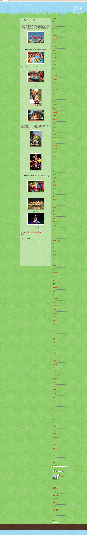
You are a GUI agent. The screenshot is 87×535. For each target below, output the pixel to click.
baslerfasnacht (55, 56)
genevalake (54, 168)
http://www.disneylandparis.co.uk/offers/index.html (35, 228)
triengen (54, 414)
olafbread (54, 269)
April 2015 (54, 505)
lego (53, 228)
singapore (54, 336)
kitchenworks (55, 214)
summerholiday (55, 364)
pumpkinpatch (55, 297)
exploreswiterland (55, 131)
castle (54, 82)
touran (54, 404)
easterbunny (54, 113)
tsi (53, 415)
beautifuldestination (56, 58)
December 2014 (55, 507)
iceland (54, 196)
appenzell (54, 42)
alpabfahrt (54, 34)
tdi (53, 396)
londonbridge (55, 235)
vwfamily (54, 440)
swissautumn (55, 368)
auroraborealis (55, 46)
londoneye (54, 236)
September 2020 (55, 489)
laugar (54, 218)
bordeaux (54, 67)
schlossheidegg (55, 324)
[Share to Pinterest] (43, 231)
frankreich (54, 156)
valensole (54, 426)
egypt (54, 123)
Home (36, 268)
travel (36, 232)
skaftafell (54, 338)
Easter (54, 105)
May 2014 (54, 510)
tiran (53, 400)
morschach (54, 250)
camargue (54, 78)
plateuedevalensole (55, 287)
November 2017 (55, 494)
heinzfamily (54, 189)
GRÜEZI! (26, 5)
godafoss (54, 173)
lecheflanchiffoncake (56, 226)
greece (54, 178)
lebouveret (54, 222)
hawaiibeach (55, 185)
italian (54, 204)
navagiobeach (55, 259)
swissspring (54, 385)
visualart (54, 434)
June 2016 (54, 498)
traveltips (54, 412)
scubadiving (54, 330)
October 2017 (55, 495)
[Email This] (40, 231)
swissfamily (54, 372)
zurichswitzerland (55, 460)
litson (54, 232)
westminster (54, 447)
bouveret (54, 68)
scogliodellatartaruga (56, 328)
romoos (54, 310)
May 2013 (54, 516)
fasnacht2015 (55, 141)
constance (54, 93)
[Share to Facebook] (43, 231)
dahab (54, 100)
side (53, 335)
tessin (54, 397)
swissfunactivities (55, 375)
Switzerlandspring (55, 390)
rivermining (54, 306)
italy (53, 206)
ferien (54, 142)
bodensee (54, 65)
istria (53, 202)
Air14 (54, 27)
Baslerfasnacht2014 (56, 57)
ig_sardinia (54, 197)
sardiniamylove (55, 320)
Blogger (49, 527)
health (54, 186)
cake (53, 76)
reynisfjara (54, 303)
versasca (54, 429)
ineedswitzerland (55, 199)
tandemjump (55, 394)
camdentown (55, 79)
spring (54, 352)
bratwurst (54, 69)
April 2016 (54, 499)
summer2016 (55, 361)
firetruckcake (55, 148)
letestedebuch (55, 229)
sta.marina (54, 357)
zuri (53, 456)
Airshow (54, 29)
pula (53, 294)
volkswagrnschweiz (56, 437)
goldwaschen (55, 177)
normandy (54, 265)
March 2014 (54, 513)
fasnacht (54, 140)
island (54, 200)
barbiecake (54, 53)
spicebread (54, 347)
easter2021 (54, 108)
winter (54, 449)
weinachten (54, 444)
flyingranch (54, 151)
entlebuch (54, 129)
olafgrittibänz (55, 270)
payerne (54, 280)
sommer (54, 342)
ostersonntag (55, 272)
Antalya (54, 39)
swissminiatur (55, 382)
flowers (54, 149)
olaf (53, 268)
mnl (53, 247)
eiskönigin (54, 127)
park (53, 276)
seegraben (54, 332)
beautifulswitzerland (56, 60)
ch (53, 86)
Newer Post (22, 268)
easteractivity (55, 111)
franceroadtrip (55, 155)
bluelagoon (54, 62)
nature (54, 257)
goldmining (54, 174)
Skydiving (54, 339)
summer (54, 360)
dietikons (54, 101)
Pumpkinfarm (55, 295)
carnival (54, 80)
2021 (53, 21)
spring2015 (54, 353)
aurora (54, 45)
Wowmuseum (55, 452)
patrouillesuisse (55, 279)
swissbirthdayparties (56, 369)
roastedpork (54, 309)
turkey (54, 416)
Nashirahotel (55, 255)
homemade (54, 193)
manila (54, 243)
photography (55, 284)
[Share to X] (42, 231)
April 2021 (54, 487)
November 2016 (55, 496)
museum (54, 252)
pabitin (54, 273)
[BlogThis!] (41, 231)
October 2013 (55, 514)
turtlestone (54, 418)
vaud (53, 427)
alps (53, 36)
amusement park (26, 232)
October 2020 (55, 488)
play (53, 288)
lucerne (54, 237)
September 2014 (55, 509)
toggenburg (54, 403)
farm (53, 138)
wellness (54, 445)
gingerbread (54, 171)
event (54, 130)
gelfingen (54, 167)
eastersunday (55, 120)
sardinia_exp (55, 317)
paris (34, 232)
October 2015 (55, 502)
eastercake (54, 115)
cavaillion (54, 84)
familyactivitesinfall (56, 137)
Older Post (49, 268)
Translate (60, 472)
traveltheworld (55, 411)
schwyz (54, 327)
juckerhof (54, 208)
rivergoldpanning (55, 305)
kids (33, 232)
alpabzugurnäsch (55, 35)
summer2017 (55, 363)
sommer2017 (55, 343)
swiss (54, 367)
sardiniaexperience (55, 319)
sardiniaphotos (55, 323)
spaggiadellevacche (55, 346)
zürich (54, 459)
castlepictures (55, 83)
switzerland (54, 389)
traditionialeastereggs (56, 405)
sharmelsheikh (55, 334)
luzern (54, 239)
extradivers (54, 133)
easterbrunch (55, 112)
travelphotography (55, 409)
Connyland (54, 91)
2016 (53, 20)
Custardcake (54, 98)
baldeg (54, 51)
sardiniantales (55, 321)
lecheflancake (55, 225)
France (54, 153)
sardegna (54, 314)
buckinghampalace (55, 72)
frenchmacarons (55, 157)
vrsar (53, 438)
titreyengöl (54, 401)
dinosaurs (54, 102)
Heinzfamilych (61, 475)
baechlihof (54, 49)
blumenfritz (54, 64)
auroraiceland (55, 47)
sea (53, 331)
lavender (54, 219)
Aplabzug (54, 40)
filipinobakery (55, 145)
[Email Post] (38, 231)
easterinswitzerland (55, 119)
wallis (54, 441)
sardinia (54, 316)
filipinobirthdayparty (56, 146)
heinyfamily (54, 188)
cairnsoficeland (55, 75)
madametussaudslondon (56, 240)
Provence (54, 292)
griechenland (55, 179)
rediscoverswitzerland (56, 298)
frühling (54, 162)
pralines (54, 291)
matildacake (54, 244)
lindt (53, 230)
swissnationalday (55, 383)
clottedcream (55, 90)
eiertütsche (54, 124)
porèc (54, 290)
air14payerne (55, 28)
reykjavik (54, 302)
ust (53, 422)
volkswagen (54, 436)
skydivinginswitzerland (56, 341)
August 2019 (55, 492)
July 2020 (54, 491)
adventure (54, 24)
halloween (54, 182)
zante (54, 455)
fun (53, 163)
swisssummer (55, 386)
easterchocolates (55, 116)
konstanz (54, 215)
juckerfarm (54, 207)
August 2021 (55, 485)
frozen (54, 159)
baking (54, 50)
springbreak (54, 356)
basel (53, 54)
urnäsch (54, 420)
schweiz (54, 325)
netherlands (54, 262)
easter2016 (54, 107)
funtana (54, 166)
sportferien (54, 349)
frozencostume (55, 160)
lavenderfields (55, 221)
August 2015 (55, 503)
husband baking (55, 195)
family (29, 232)
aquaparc (54, 43)
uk (53, 419)
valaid (54, 425)
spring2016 (54, 354)
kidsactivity (54, 211)
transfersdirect (55, 407)
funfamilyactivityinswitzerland (57, 164)
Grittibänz (54, 181)
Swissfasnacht (55, 374)
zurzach (54, 462)
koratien (54, 217)
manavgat (54, 241)
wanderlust (39, 232)
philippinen (54, 281)
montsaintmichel (55, 248)
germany (54, 170)
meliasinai (54, 246)
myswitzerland (55, 254)
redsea (54, 299)
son (53, 345)
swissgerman (55, 376)
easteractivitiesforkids (56, 109)
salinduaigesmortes (55, 313)
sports (54, 350)
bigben (54, 61)
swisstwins (54, 387)
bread (54, 71)
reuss (53, 301)
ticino (54, 398)
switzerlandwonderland (56, 392)
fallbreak (54, 134)
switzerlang (54, 393)
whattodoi (54, 448)
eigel (53, 126)
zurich (54, 458)
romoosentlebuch (55, 312)
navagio (54, 258)
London (54, 233)
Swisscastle (54, 371)
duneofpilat (54, 104)
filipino (54, 144)
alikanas (54, 32)
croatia (54, 94)
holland (54, 192)
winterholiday (55, 451)
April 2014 (54, 512)
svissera (54, 365)
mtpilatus (54, 251)
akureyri (54, 31)
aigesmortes (54, 25)
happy (31, 232)
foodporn (54, 152)
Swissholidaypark (55, 379)
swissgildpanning (55, 378)
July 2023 (54, 484)
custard (54, 97)
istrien (54, 203)
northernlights (55, 266)
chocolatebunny (55, 87)
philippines (54, 283)
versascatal (54, 430)
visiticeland (54, 431)
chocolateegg (55, 89)
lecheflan (54, 224)
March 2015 (54, 506)
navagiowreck (55, 261)
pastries (54, 277)
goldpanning (55, 175)
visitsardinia (54, 433)
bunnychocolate (55, 73)
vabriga (54, 423)
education (54, 122)
